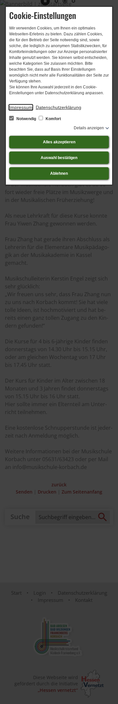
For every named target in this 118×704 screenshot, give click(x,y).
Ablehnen (59, 173)
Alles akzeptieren (59, 142)
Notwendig (26, 119)
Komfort (53, 119)
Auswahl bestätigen (59, 157)
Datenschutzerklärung (58, 107)
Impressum (20, 107)
